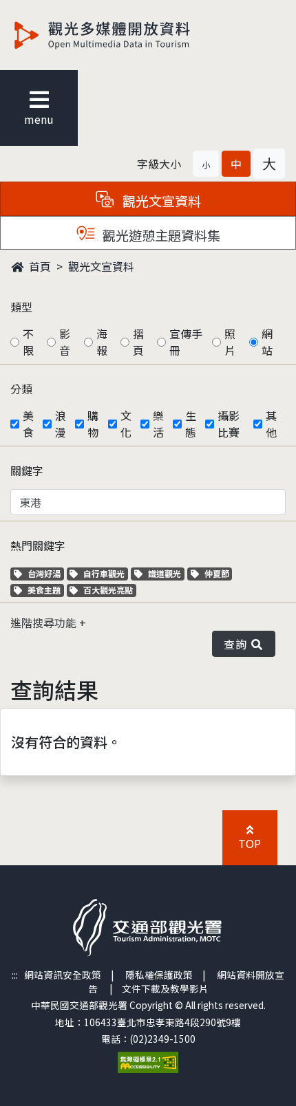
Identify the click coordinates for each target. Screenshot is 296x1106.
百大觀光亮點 (108, 590)
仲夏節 (218, 573)
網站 (267, 341)
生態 (190, 423)
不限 (28, 341)
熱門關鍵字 (37, 545)
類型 (21, 307)
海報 (101, 341)
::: (15, 975)
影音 (64, 341)
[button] (206, 164)
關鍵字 (26, 470)
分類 (21, 388)
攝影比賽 (229, 423)
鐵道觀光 (165, 573)
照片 (229, 341)
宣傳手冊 (185, 341)
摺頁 (138, 341)
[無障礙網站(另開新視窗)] (148, 1060)
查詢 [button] (238, 644)
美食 (28, 423)
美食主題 (45, 590)
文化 (125, 423)
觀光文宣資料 (101, 266)
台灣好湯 (45, 573)
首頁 (38, 266)
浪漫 (60, 423)
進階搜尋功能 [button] (44, 622)
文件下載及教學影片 (165, 988)
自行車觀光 (104, 573)
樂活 (158, 423)
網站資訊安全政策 (62, 975)
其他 (271, 423)
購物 (92, 423)
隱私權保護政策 (159, 975)
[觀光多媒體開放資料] (124, 35)
